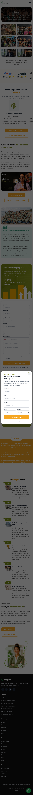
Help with (19, 409)
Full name (6, 388)
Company (6, 402)
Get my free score (16, 417)
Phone (5, 409)
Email (5, 395)
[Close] (29, 373)
